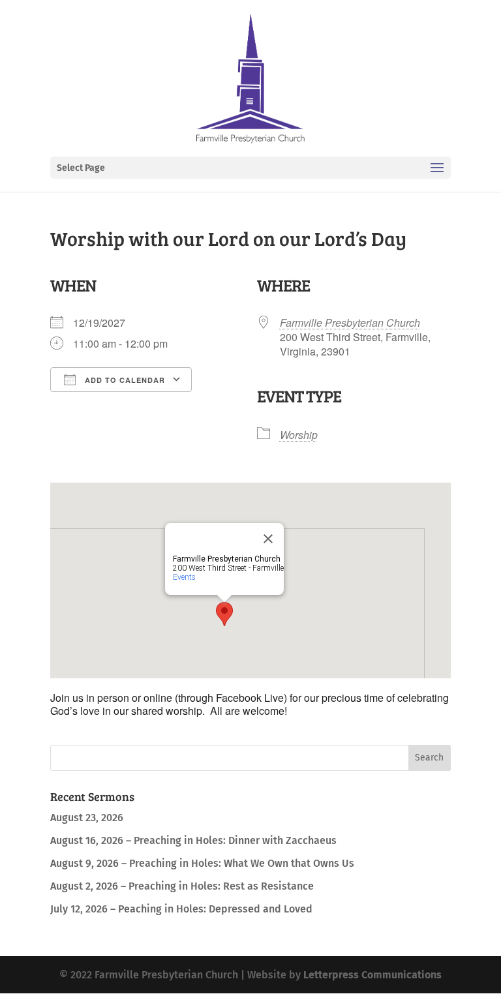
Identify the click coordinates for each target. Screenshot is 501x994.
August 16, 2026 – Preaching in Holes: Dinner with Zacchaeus (193, 840)
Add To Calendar (123, 380)
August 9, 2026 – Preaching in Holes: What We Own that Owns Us (202, 863)
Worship (299, 434)
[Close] (268, 538)
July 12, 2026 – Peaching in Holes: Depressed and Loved (181, 909)
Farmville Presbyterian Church (350, 322)
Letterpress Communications (372, 975)
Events (184, 577)
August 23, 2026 (86, 817)
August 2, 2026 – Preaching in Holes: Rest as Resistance (182, 886)
